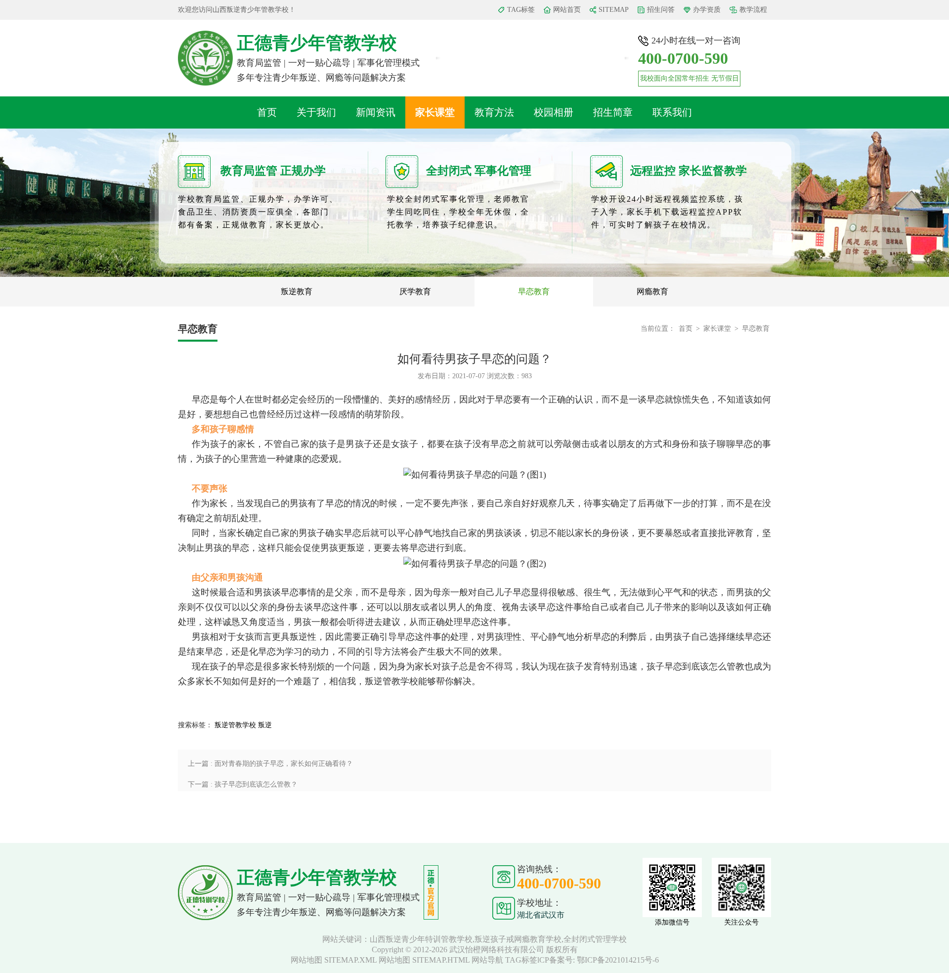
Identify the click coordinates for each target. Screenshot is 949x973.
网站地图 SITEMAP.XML (334, 960)
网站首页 (567, 9)
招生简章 (613, 112)
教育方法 (494, 112)
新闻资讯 (375, 112)
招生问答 (661, 9)
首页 (267, 112)
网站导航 (487, 960)
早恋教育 (534, 291)
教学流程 (753, 9)
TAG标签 (521, 9)
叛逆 (265, 725)
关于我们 (316, 112)
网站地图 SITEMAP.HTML (424, 960)
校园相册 (553, 112)
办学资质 (707, 9)
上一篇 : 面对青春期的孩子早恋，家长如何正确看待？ (270, 763)
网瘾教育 (652, 291)
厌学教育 (415, 291)
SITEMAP (614, 9)
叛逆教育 (296, 291)
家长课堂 (435, 112)
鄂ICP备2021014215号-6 (618, 960)
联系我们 (672, 112)
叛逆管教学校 (235, 725)
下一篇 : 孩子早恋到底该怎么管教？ (243, 784)
